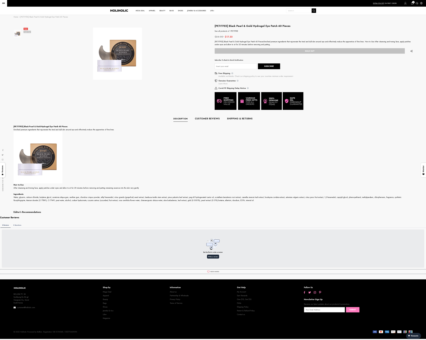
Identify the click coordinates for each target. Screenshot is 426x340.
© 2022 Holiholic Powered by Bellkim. (28, 332)
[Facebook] (304, 293)
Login (405, 4)
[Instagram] (315, 293)
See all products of (222, 31)
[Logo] (119, 10)
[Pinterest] (320, 293)
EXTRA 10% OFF (378, 3)
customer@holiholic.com (26, 307)
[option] (117, 54)
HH (3, 3)
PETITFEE (234, 31)
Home (16, 17)
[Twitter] (310, 293)
